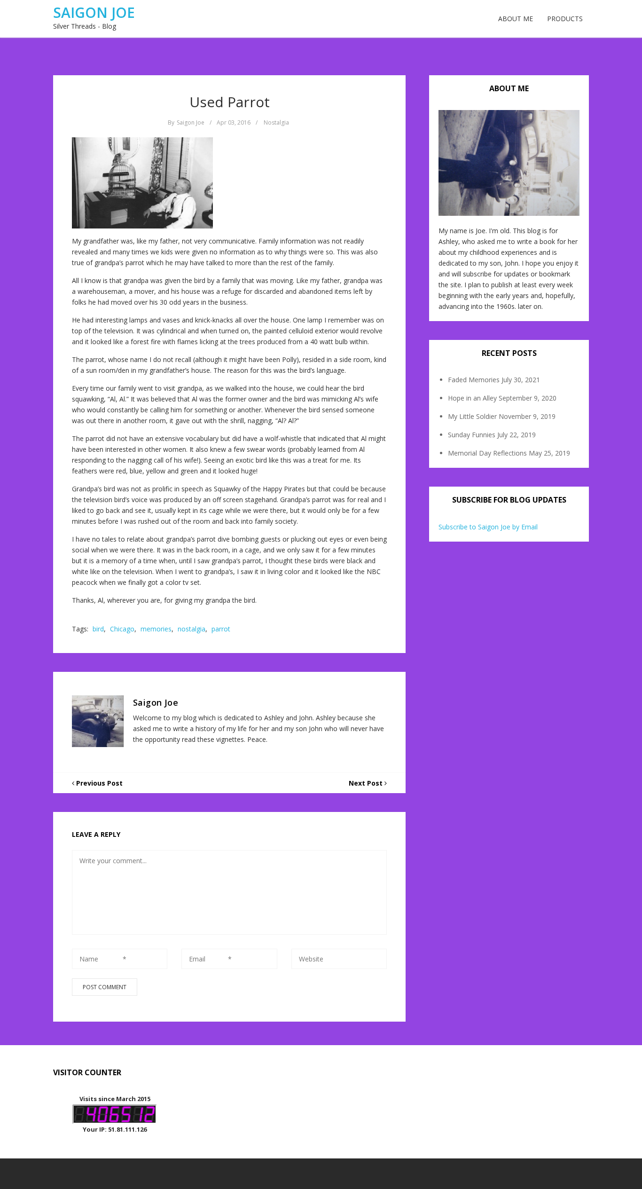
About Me (515, 18)
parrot (220, 628)
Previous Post (98, 783)
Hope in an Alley (472, 398)
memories (156, 628)
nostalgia (191, 628)
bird (98, 628)
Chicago (122, 628)
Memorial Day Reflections (487, 453)
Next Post (366, 783)
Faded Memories (474, 379)
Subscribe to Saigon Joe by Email (488, 526)
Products (565, 18)
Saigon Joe (94, 12)
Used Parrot (229, 101)
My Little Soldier (472, 416)
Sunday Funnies (471, 434)
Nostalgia (276, 122)
